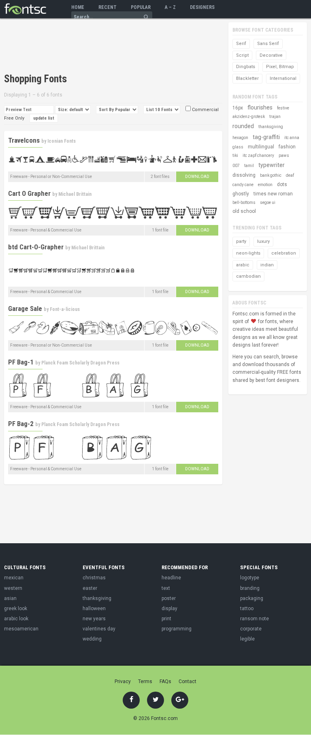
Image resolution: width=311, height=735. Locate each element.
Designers (202, 7)
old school (244, 211)
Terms (145, 681)
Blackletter (247, 78)
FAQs (165, 681)
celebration (283, 253)
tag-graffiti (266, 137)
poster (169, 598)
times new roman (273, 194)
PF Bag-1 (21, 362)
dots (282, 184)
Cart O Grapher (29, 193)
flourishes (260, 107)
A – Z (170, 7)
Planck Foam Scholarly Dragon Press (80, 363)
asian (10, 598)
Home (77, 7)
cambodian (248, 276)
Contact (187, 681)
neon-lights (248, 253)
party (241, 241)
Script (242, 55)
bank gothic (270, 175)
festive (283, 108)
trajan (275, 116)
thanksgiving (270, 126)
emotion (265, 184)
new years (94, 618)
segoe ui (267, 202)
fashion (287, 147)
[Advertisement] (99, 46)
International (283, 78)
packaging (251, 598)
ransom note (254, 618)
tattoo (246, 608)
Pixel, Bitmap (280, 66)
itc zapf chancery (258, 155)
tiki (235, 155)
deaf (290, 175)
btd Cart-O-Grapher (36, 247)
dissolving (244, 175)
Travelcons (24, 140)
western (13, 588)
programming (177, 629)
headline (171, 578)
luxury (263, 241)
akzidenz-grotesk (248, 116)
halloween (94, 608)
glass (237, 147)
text (166, 588)
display (169, 608)
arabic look (16, 618)
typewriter (271, 165)
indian (267, 265)
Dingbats (245, 66)
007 (236, 165)
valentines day (99, 629)
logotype (249, 578)
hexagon (240, 137)
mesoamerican (21, 629)
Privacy (123, 681)
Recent (107, 7)
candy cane (242, 184)
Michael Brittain (75, 194)
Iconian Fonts (61, 141)
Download (197, 176)
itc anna (291, 137)
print (166, 618)
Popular (141, 7)
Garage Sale (25, 308)
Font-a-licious (65, 309)
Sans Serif (268, 43)
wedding (92, 639)
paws (284, 155)
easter (90, 588)
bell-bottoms (244, 202)
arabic (242, 265)
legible (247, 639)
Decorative (271, 55)
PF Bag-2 (21, 424)
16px (237, 108)
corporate (251, 629)
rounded (243, 126)
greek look (15, 608)
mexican (13, 578)
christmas (94, 578)
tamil (249, 165)
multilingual (261, 147)
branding (250, 588)
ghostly (240, 194)
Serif (241, 43)
